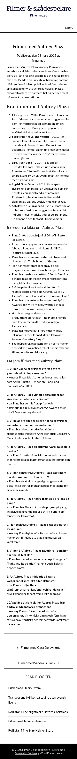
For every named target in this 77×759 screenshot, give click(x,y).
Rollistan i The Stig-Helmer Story (30, 730)
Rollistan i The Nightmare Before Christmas (38, 712)
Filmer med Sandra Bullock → (38, 663)
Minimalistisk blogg (27, 753)
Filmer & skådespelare (38, 8)
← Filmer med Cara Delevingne (38, 647)
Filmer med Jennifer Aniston (27, 721)
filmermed (38, 60)
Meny (69, 27)
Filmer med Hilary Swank (24, 688)
